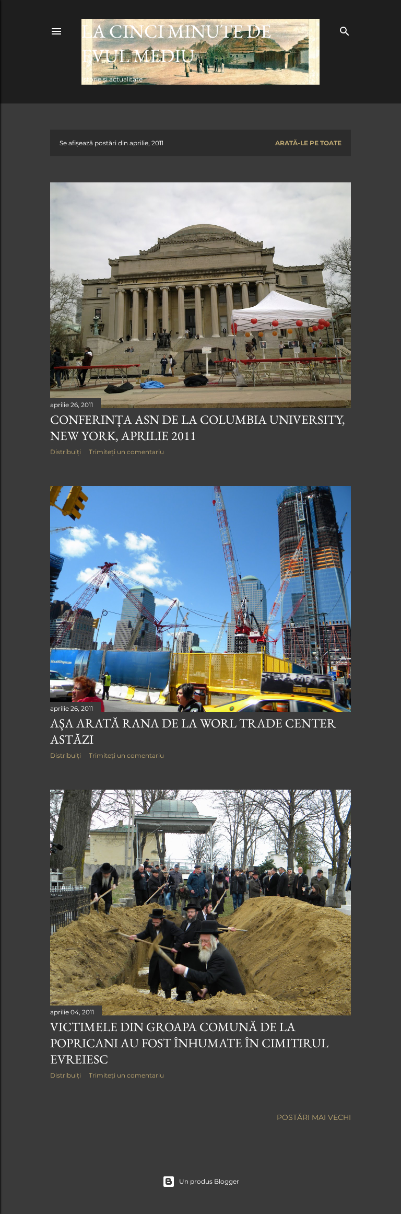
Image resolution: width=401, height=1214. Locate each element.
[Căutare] (344, 29)
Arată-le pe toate (308, 143)
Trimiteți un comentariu (126, 452)
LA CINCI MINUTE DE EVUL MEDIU (176, 43)
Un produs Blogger (209, 1181)
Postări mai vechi (314, 1117)
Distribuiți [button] (65, 452)
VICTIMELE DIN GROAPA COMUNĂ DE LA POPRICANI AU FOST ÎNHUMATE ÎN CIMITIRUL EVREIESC (189, 1043)
